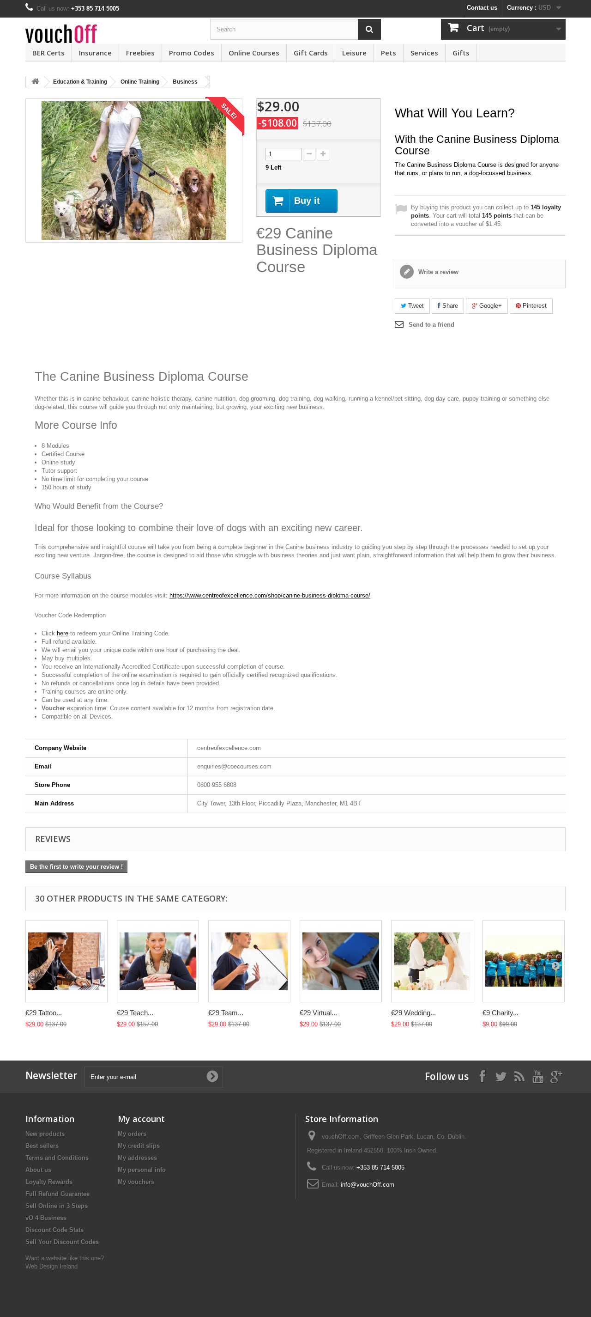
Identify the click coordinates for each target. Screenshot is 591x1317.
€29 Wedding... (413, 1013)
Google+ (489, 305)
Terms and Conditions (57, 1157)
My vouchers (136, 1181)
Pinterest (534, 305)
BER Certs (48, 52)
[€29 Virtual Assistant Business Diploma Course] (341, 961)
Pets (388, 52)
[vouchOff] (110, 33)
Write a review (437, 271)
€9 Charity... (500, 1013)
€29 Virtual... (318, 1013)
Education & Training (80, 82)
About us (38, 1169)
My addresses (137, 1157)
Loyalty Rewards (48, 1181)
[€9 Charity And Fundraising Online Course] (523, 961)
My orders (132, 1133)
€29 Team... (225, 1013)
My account (141, 1118)
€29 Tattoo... (43, 1013)
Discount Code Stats (54, 1229)
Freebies (140, 52)
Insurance (95, 52)
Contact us (482, 7)
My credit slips (139, 1145)
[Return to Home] (35, 82)
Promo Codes (191, 52)
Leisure (354, 52)
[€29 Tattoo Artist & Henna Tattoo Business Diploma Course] (66, 961)
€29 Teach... (135, 1013)
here (62, 633)
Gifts (461, 52)
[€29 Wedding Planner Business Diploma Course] (432, 961)
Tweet (415, 305)
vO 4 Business (45, 1217)
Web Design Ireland (51, 1266)
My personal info (142, 1169)
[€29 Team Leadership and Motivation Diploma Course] (249, 961)
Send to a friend (431, 324)
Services (424, 52)
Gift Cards (311, 52)
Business (185, 82)
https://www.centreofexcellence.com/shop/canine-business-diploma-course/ (269, 595)
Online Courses (254, 52)
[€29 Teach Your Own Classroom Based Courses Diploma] (158, 961)
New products (45, 1133)
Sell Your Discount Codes (62, 1241)
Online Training (140, 82)
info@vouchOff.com (367, 1184)
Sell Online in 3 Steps (56, 1205)
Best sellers (42, 1145)
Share (449, 305)
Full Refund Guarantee (57, 1193)
